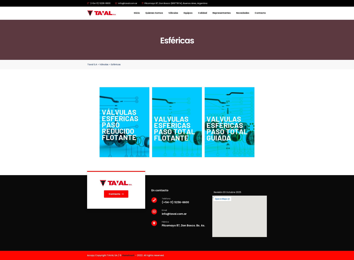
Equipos (188, 13)
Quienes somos (154, 13)
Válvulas (173, 13)
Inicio (137, 13)
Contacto (260, 13)
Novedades (242, 13)
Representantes (222, 13)
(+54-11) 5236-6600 (100, 3)
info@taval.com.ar (127, 3)
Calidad (202, 13)
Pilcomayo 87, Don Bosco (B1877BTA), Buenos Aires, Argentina (176, 3)
